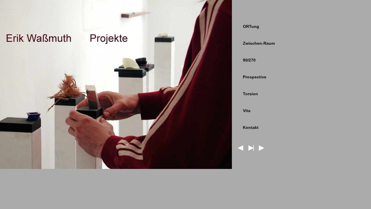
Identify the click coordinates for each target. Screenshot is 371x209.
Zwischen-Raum (259, 43)
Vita (246, 110)
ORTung (251, 26)
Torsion (250, 93)
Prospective (254, 77)
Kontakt (251, 127)
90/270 (249, 60)
